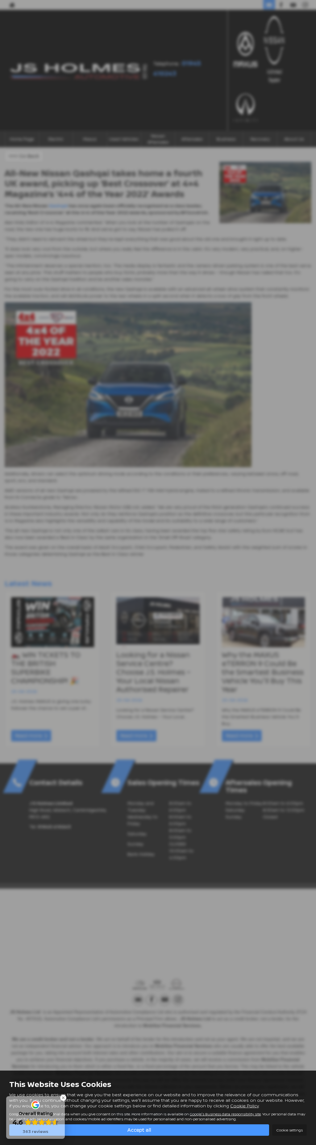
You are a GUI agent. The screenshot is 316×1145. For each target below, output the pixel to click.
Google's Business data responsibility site (225, 1114)
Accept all (139, 1129)
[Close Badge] (63, 1098)
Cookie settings (289, 1130)
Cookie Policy (244, 1106)
